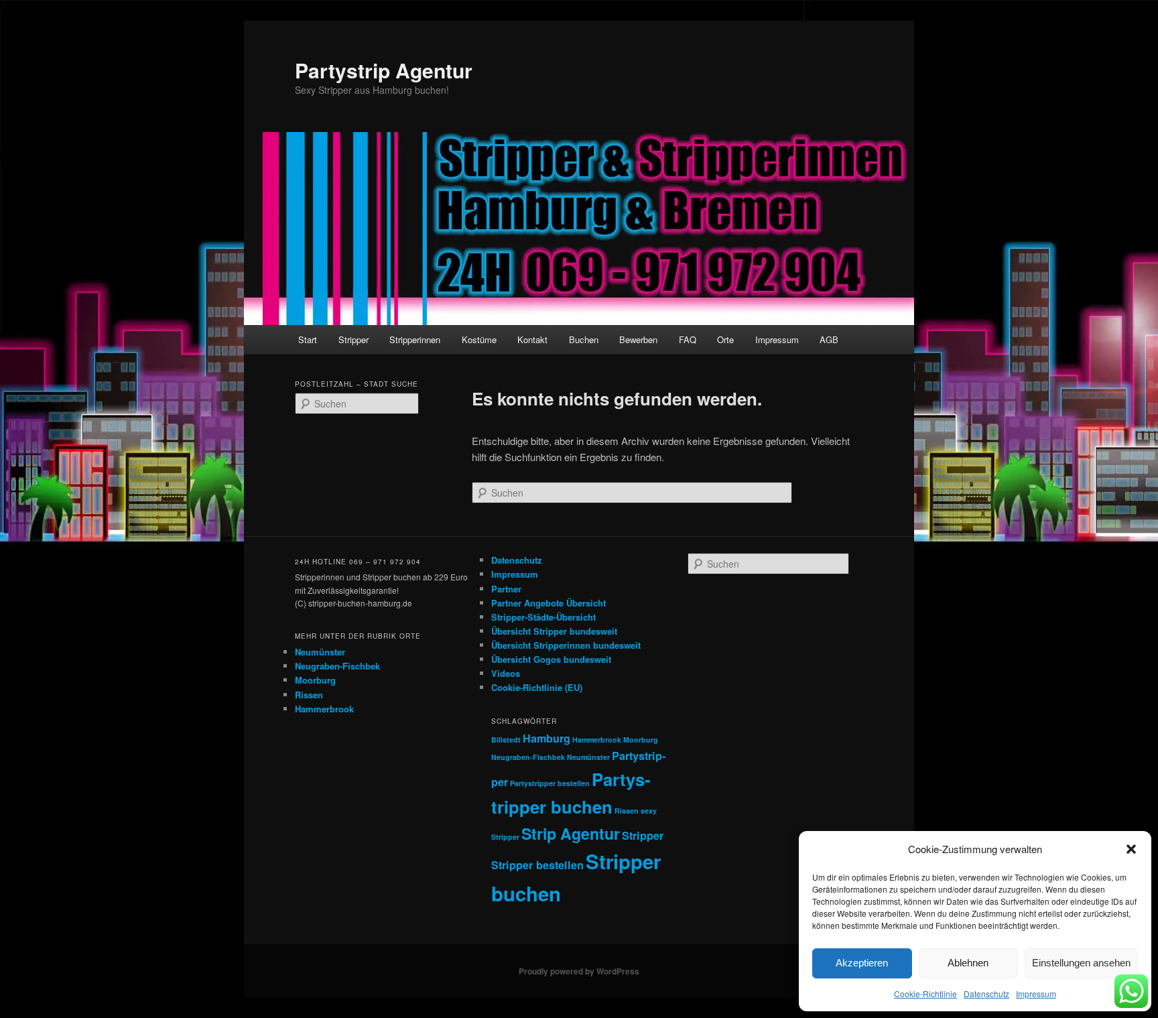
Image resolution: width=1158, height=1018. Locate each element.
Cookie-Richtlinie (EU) (536, 687)
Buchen (583, 339)
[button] (1131, 849)
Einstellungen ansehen (1081, 962)
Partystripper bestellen (550, 783)
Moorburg (315, 680)
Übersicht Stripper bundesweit (554, 631)
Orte (725, 339)
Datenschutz (986, 993)
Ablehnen (968, 962)
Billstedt (506, 740)
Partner (506, 588)
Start (307, 339)
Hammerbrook (324, 708)
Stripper (353, 339)
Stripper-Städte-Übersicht (543, 617)
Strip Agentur (570, 833)
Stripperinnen (414, 339)
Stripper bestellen (537, 865)
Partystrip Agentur (383, 70)
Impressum (1036, 993)
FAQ (687, 339)
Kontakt (532, 339)
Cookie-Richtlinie (925, 993)
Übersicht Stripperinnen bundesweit (566, 645)
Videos (505, 673)
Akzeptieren (862, 962)
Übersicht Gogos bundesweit (551, 659)
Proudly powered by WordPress (579, 971)
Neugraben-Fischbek (337, 665)
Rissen (309, 694)
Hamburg (546, 738)
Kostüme (479, 339)
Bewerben (638, 339)
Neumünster (320, 651)
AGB (829, 339)
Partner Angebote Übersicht (548, 602)
